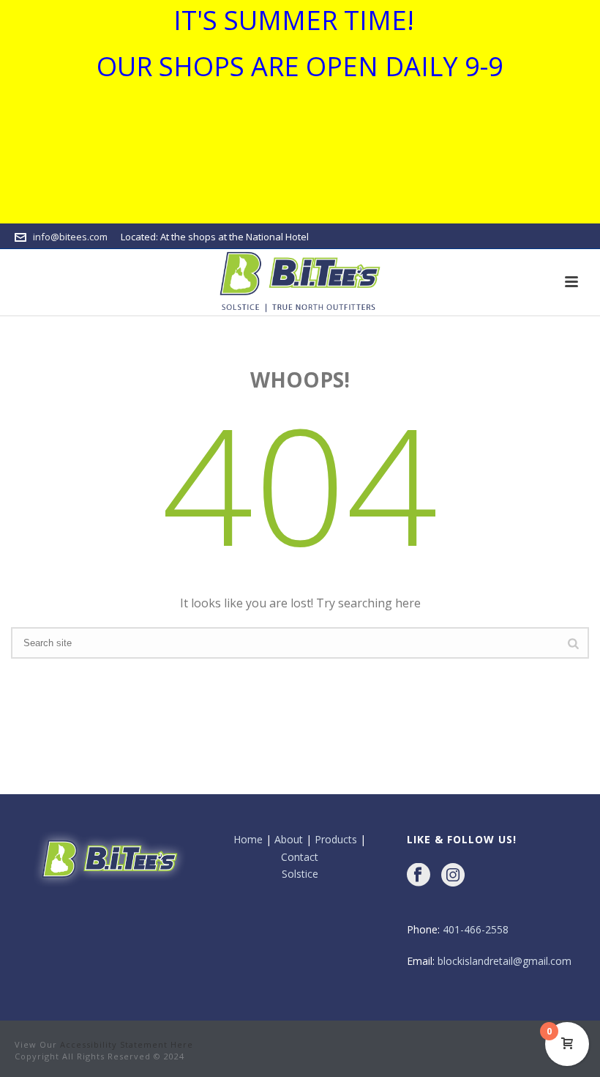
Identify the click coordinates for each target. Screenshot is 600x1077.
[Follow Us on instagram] (453, 875)
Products (336, 839)
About (288, 839)
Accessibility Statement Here (126, 1044)
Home (248, 839)
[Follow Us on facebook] (418, 875)
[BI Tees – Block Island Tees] (300, 282)
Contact (299, 857)
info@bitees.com (70, 236)
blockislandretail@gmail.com (504, 961)
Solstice (300, 874)
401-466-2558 (476, 929)
